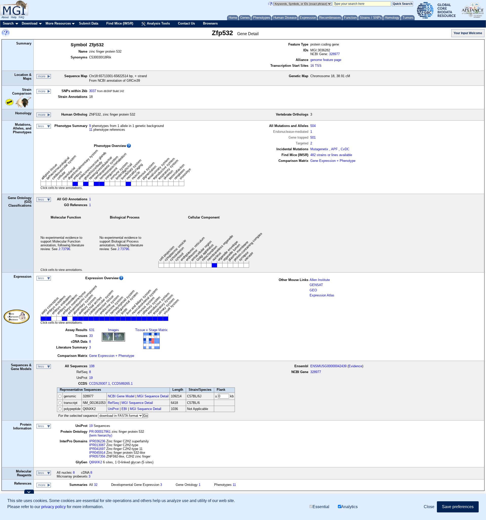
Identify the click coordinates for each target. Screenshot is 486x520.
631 (91, 330)
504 (313, 126)
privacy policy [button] (53, 507)
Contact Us (186, 23)
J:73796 (64, 249)
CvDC (345, 149)
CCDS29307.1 (99, 383)
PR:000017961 (100, 432)
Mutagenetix (319, 149)
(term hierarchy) (100, 435)
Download (29, 23)
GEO (313, 290)
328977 (334, 54)
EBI (124, 409)
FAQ (21, 17)
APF (334, 149)
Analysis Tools (158, 23)
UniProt (113, 409)
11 (90, 130)
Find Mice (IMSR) (119, 23)
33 (91, 336)
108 (91, 366)
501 (313, 137)
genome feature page (325, 60)
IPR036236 (97, 441)
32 (95, 485)
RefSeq (113, 403)
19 (91, 378)
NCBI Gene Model (121, 396)
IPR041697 (97, 449)
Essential (321, 507)
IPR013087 (97, 445)
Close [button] (429, 507)
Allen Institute (320, 280)
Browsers (210, 23)
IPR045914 (97, 452)
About (5, 17)
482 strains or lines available (331, 155)
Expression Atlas (322, 295)
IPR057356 (97, 456)
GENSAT (316, 285)
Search (8, 23)
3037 (92, 91)
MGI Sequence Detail (153, 396)
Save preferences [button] (458, 507)
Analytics (349, 507)
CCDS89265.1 (122, 383)
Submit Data (88, 23)
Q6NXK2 (95, 462)
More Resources (58, 23)
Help (13, 17)
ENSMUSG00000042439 (328, 366)
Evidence (355, 366)
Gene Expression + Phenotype (332, 161)
